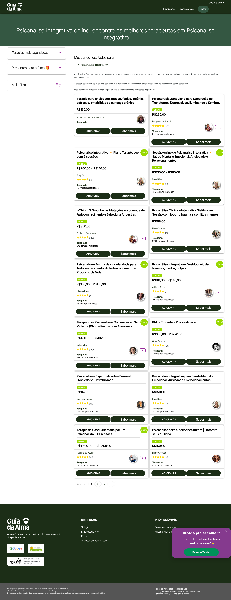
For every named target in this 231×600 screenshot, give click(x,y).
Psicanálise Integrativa (94, 65)
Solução (85, 527)
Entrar (84, 536)
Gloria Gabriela (159, 341)
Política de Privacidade (164, 589)
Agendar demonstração (94, 540)
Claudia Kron (83, 291)
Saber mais (128, 131)
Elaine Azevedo (159, 452)
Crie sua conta (216, 2)
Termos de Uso (181, 589)
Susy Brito (81, 175)
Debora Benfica (84, 345)
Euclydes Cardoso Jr (161, 121)
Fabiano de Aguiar (85, 452)
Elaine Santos (158, 228)
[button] (201, 552)
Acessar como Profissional (169, 531)
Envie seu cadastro (165, 527)
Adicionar (93, 131)
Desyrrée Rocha (84, 399)
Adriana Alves (158, 287)
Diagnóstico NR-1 (90, 531)
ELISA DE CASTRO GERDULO (91, 117)
